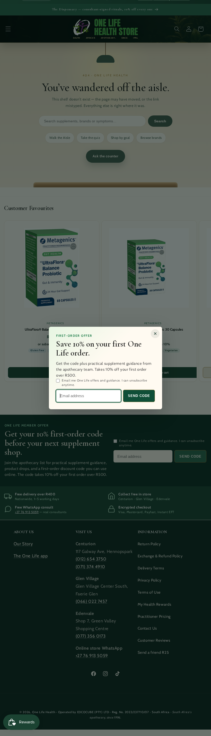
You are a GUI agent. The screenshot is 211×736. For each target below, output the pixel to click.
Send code (139, 396)
